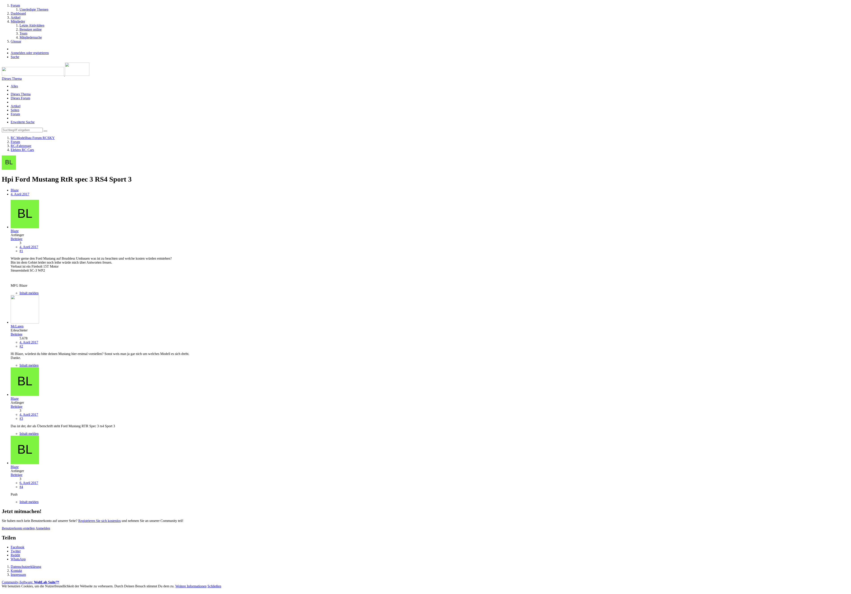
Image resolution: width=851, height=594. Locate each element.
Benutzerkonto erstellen (18, 528)
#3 (21, 418)
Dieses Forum (20, 98)
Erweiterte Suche (23, 122)
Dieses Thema (21, 94)
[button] (17, 547)
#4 (21, 487)
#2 (21, 346)
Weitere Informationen (191, 586)
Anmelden (42, 528)
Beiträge (16, 239)
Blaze (15, 190)
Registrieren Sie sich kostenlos (99, 521)
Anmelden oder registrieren (30, 53)
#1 (21, 251)
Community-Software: (30, 582)
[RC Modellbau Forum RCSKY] (45, 74)
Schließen (214, 586)
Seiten (15, 110)
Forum (15, 114)
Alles (14, 86)
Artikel (15, 106)
